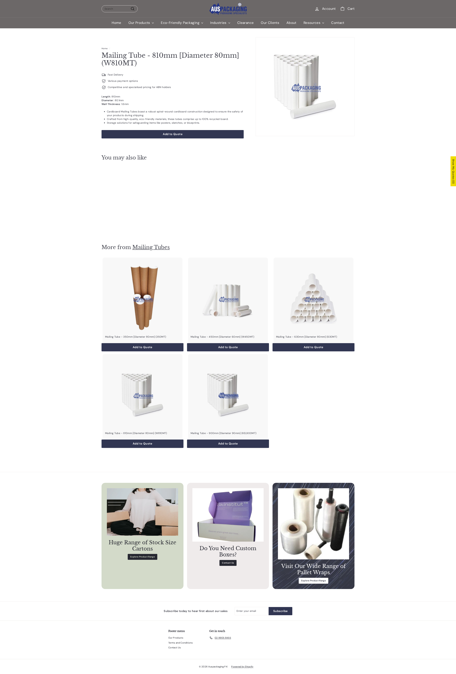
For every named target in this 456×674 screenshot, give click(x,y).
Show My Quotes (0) (453, 171)
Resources (313, 22)
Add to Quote (121, 226)
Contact (337, 22)
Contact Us (228, 562)
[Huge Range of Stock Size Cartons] (142, 512)
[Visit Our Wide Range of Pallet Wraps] (313, 523)
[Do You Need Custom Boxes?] (228, 515)
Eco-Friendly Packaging (180, 22)
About (291, 22)
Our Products (139, 22)
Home (116, 22)
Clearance (245, 22)
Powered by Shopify (242, 666)
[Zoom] (305, 86)
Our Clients (270, 22)
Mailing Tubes (151, 247)
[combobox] (120, 8)
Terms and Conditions (180, 642)
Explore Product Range (142, 556)
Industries (218, 22)
